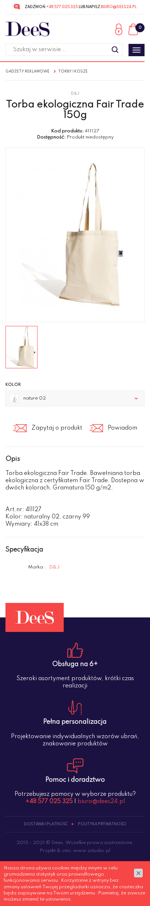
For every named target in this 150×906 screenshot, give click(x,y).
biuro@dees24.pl (119, 7)
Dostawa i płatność (46, 824)
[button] (75, 398)
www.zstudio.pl (91, 850)
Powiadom (122, 428)
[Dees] (27, 29)
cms (66, 850)
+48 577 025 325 (62, 7)
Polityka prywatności (102, 824)
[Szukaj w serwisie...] (115, 49)
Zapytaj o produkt (56, 428)
